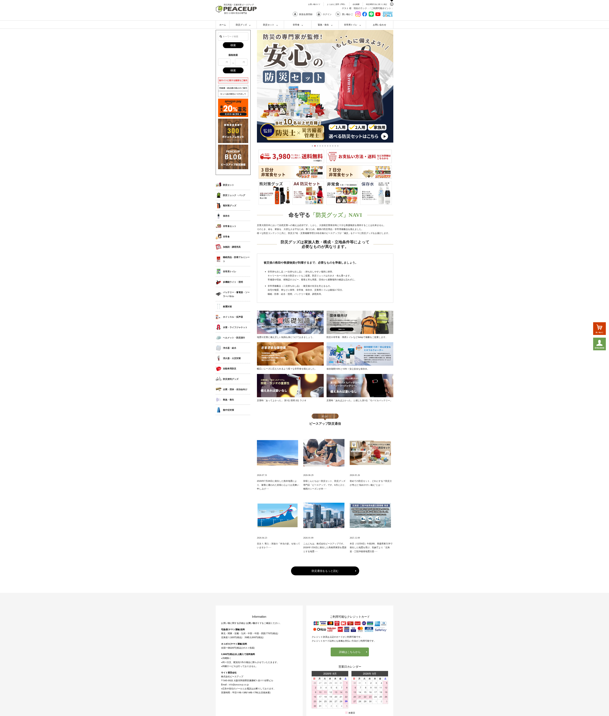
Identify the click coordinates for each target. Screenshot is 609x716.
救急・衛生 (228, 399)
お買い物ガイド (314, 4)
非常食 (296, 24)
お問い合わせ (379, 24)
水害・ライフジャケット (235, 327)
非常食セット (229, 226)
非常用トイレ (350, 24)
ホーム (222, 24)
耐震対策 (227, 306)
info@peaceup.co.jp (239, 684)
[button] (312, 146)
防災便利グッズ (231, 378)
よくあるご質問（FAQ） (336, 4)
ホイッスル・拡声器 (233, 316)
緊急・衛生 (323, 24)
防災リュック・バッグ (234, 195)
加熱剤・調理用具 (232, 246)
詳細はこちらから (350, 652)
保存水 (226, 215)
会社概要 (356, 4)
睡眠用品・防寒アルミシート (236, 259)
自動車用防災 (229, 368)
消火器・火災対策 (232, 358)
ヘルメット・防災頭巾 (234, 337)
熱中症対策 (228, 409)
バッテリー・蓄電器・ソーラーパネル (236, 294)
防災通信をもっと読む (325, 571)
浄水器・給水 (229, 347)
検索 (233, 45)
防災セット (268, 24)
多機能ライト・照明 (233, 281)
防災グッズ (241, 24)
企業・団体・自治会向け (235, 389)
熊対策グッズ (229, 205)
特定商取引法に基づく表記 (376, 4)
